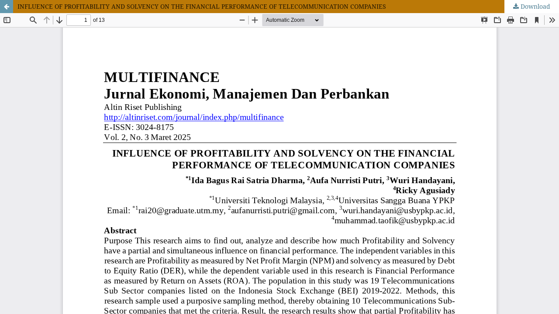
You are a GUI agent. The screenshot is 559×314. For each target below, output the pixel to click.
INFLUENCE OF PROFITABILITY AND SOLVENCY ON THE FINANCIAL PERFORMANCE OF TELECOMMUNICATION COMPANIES (201, 6)
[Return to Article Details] (6, 6)
